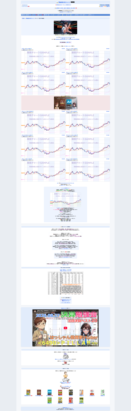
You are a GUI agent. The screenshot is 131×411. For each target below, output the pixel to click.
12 (67, 183)
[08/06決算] (63, 72)
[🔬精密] (67, 42)
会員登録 (102, 5)
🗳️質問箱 (108, 6)
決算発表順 (61, 39)
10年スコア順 (67, 39)
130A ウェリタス (68, 48)
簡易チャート (25, 73)
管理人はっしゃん (91, 14)
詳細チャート (31, 73)
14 (69, 183)
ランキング (40, 14)
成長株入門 (103, 395)
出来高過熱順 (77, 39)
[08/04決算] (107, 72)
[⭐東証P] (25, 48)
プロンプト (55, 14)
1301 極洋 (23, 48)
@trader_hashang (64, 382)
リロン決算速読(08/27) (67, 4)
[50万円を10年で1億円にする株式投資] (60, 103)
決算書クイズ (60, 403)
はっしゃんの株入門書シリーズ (66, 386)
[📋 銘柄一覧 (63, 38)
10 (65, 183)
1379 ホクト (23, 158)
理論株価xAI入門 (27, 395)
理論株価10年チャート (64, 2)
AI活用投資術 (48, 395)
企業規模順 (57, 39)
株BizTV (69, 382)
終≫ (74, 37)
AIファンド (34, 14)
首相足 (81, 14)
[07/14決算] (63, 111)
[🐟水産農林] (28, 48)
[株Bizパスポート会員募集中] (65, 27)
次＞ (72, 37)
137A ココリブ (68, 158)
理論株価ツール (28, 14)
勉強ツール (72, 14)
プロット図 (50, 14)
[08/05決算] (107, 48)
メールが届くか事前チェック (66, 248)
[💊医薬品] (74, 48)
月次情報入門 (92, 395)
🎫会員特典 (101, 6)
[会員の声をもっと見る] (65, 264)
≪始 (57, 37)
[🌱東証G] (72, 48)
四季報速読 (77, 14)
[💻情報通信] (30, 111)
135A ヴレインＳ (24, 111)
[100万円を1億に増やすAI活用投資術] (71, 103)
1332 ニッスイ (23, 72)
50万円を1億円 (38, 395)
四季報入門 (60, 395)
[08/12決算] (63, 158)
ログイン (107, 5)
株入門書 (68, 14)
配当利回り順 (72, 39)
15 (70, 183)
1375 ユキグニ (68, 111)
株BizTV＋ (59, 14)
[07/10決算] (107, 158)
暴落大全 (70, 395)
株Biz (24, 18)
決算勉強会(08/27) (59, 4)
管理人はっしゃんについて (66, 383)
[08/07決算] (63, 48)
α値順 (64, 39)
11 (66, 183)
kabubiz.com (25, 5)
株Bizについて (86, 14)
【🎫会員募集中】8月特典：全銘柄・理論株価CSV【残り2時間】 (64, 8)
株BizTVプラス (64, 308)
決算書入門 (81, 395)
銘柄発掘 (45, 14)
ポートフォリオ (25, 6)
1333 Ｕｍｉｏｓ (68, 72)
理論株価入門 (81, 403)
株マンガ (64, 14)
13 (68, 183)
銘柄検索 (23, 14)
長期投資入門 (70, 403)
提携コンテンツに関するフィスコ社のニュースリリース (63, 359)
